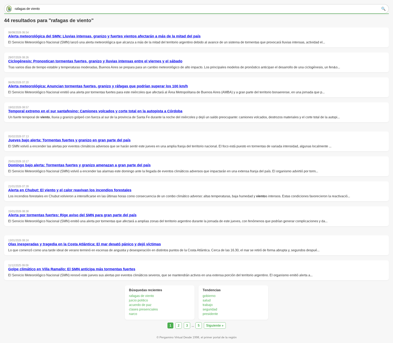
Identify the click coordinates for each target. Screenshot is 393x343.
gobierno (209, 296)
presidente (210, 314)
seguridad (210, 309)
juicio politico (138, 300)
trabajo (208, 305)
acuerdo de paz (140, 305)
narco (133, 314)
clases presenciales (143, 309)
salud (207, 300)
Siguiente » (215, 325)
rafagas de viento (141, 296)
